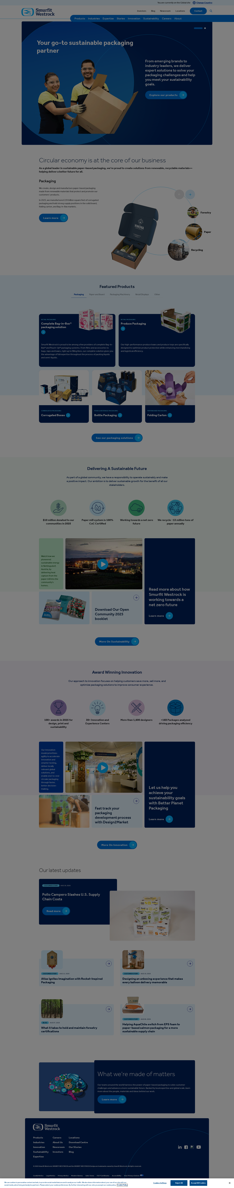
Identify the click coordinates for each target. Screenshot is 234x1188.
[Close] (230, 1183)
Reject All (179, 1183)
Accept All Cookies (198, 1183)
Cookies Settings (160, 1183)
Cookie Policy (122, 1185)
